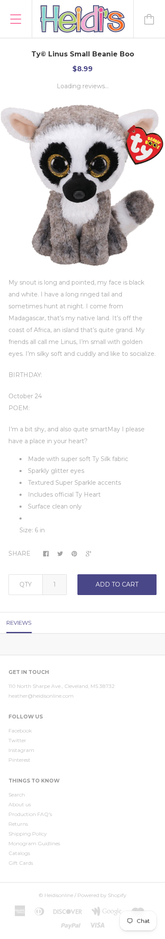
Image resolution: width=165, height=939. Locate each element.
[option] (82, 185)
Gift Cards (20, 863)
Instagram (21, 750)
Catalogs (19, 853)
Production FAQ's (30, 814)
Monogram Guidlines (34, 843)
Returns (18, 824)
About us (19, 804)
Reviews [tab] (19, 622)
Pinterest (19, 760)
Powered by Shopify (101, 895)
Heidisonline (58, 895)
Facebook (20, 730)
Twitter (17, 740)
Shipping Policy (27, 833)
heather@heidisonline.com (41, 696)
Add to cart (117, 584)
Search (16, 794)
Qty (25, 584)
